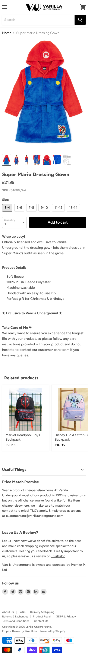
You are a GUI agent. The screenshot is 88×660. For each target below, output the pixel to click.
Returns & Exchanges (15, 616)
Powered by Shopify (52, 631)
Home (7, 33)
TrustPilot (58, 556)
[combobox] (38, 20)
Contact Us (41, 621)
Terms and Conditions (15, 621)
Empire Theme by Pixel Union (20, 631)
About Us (8, 612)
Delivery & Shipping (42, 612)
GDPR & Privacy (66, 616)
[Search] (80, 20)
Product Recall (42, 616)
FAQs (22, 612)
